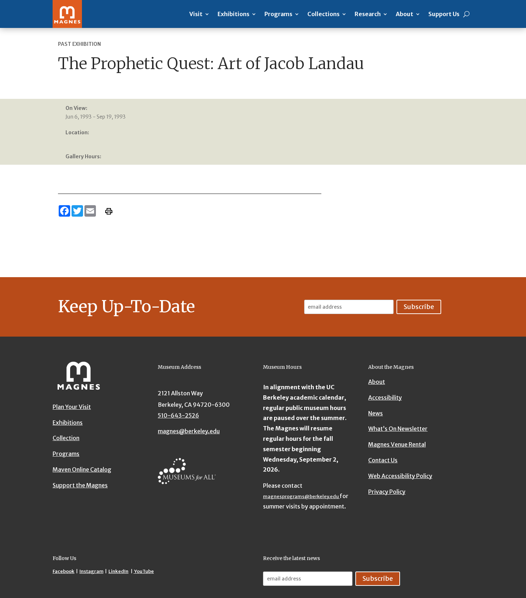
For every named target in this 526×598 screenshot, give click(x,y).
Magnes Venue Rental (397, 444)
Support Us (443, 14)
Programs (278, 14)
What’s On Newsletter (398, 429)
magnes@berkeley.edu (189, 431)
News (375, 413)
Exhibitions (233, 14)
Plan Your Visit (72, 406)
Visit (196, 14)
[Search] (466, 14)
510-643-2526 (178, 415)
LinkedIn (118, 571)
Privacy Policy (386, 491)
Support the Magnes (80, 485)
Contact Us (383, 460)
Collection (66, 438)
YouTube (143, 571)
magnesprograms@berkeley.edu (301, 496)
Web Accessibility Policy (400, 475)
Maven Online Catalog (82, 469)
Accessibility (385, 397)
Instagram (91, 571)
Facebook (63, 571)
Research (368, 14)
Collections (323, 14)
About (404, 14)
